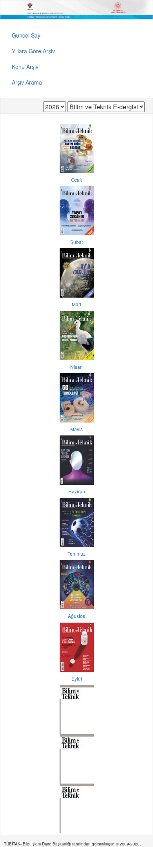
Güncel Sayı (27, 35)
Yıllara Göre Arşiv (33, 51)
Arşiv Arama (27, 82)
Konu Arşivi (26, 66)
